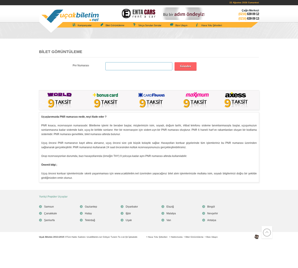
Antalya (211, 220)
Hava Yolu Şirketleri (211, 25)
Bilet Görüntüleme (115, 25)
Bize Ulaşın (181, 25)
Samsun (49, 206)
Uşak (129, 220)
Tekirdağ (90, 220)
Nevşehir (212, 213)
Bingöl (211, 206)
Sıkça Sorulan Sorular (149, 25)
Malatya (171, 213)
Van (168, 220)
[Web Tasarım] (251, 234)
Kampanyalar (85, 25)
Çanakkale (50, 213)
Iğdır (128, 213)
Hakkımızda (177, 237)
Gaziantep (91, 206)
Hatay (88, 213)
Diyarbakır (132, 206)
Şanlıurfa (49, 220)
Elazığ (170, 206)
